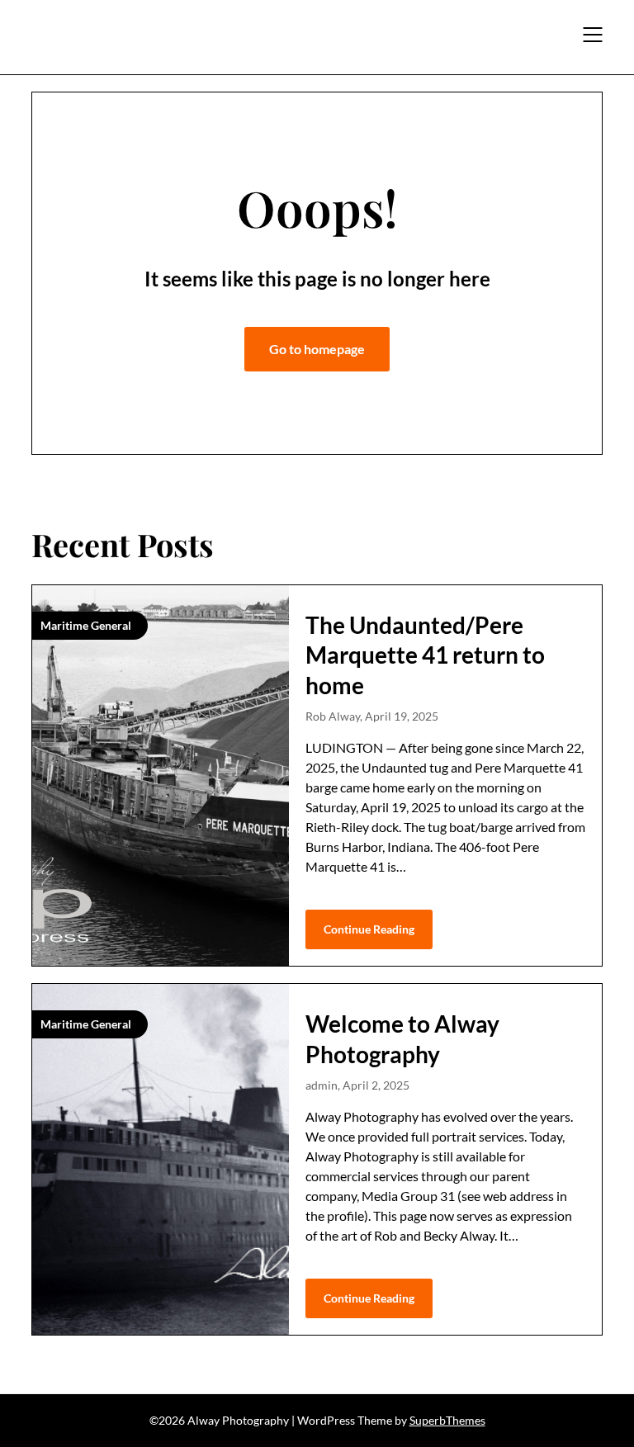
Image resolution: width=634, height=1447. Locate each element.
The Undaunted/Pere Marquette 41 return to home (425, 655)
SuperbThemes (447, 1420)
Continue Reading (369, 929)
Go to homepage (317, 349)
